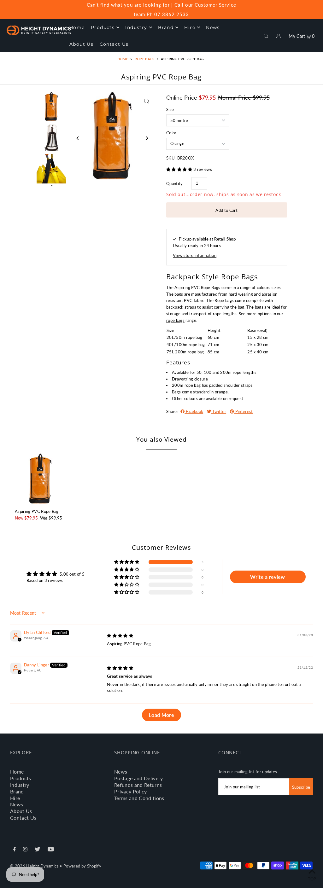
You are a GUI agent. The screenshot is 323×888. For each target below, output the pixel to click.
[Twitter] (37, 850)
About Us (21, 811)
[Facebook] (14, 850)
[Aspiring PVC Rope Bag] (40, 478)
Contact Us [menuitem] (114, 44)
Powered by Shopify (82, 865)
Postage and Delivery (138, 778)
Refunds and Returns (138, 785)
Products (20, 778)
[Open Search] (266, 35)
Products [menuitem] (103, 27)
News (16, 804)
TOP (312, 878)
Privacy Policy (130, 791)
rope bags (175, 320)
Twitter (218, 411)
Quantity (174, 183)
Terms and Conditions (139, 798)
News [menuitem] (213, 27)
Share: (172, 411)
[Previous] (78, 138)
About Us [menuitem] (81, 44)
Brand (17, 791)
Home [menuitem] (77, 27)
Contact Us (23, 818)
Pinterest (243, 411)
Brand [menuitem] (165, 27)
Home (122, 59)
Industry (19, 785)
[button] (179, 169)
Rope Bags (145, 59)
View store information (194, 255)
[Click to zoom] (146, 101)
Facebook (194, 411)
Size (170, 109)
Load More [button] (161, 715)
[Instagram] (25, 850)
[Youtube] (51, 850)
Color (171, 132)
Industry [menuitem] (136, 27)
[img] (120, 635)
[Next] (146, 138)
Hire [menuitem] (189, 27)
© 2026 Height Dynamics (34, 865)
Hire (15, 798)
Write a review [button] (267, 577)
